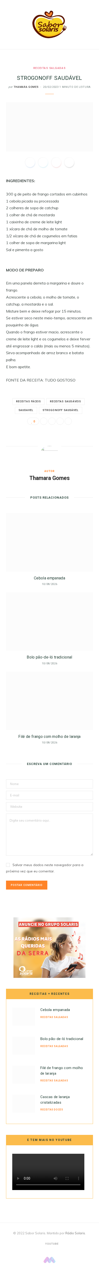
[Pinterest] (56, 162)
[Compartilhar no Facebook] (30, 162)
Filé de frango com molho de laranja (49, 736)
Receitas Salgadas (49, 68)
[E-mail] (69, 162)
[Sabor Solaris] (49, 24)
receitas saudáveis (65, 401)
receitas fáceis (28, 401)
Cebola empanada (49, 578)
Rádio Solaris (75, 1233)
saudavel (26, 410)
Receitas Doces (51, 1109)
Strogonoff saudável (61, 410)
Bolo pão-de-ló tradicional (49, 657)
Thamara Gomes (26, 87)
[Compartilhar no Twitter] (43, 162)
